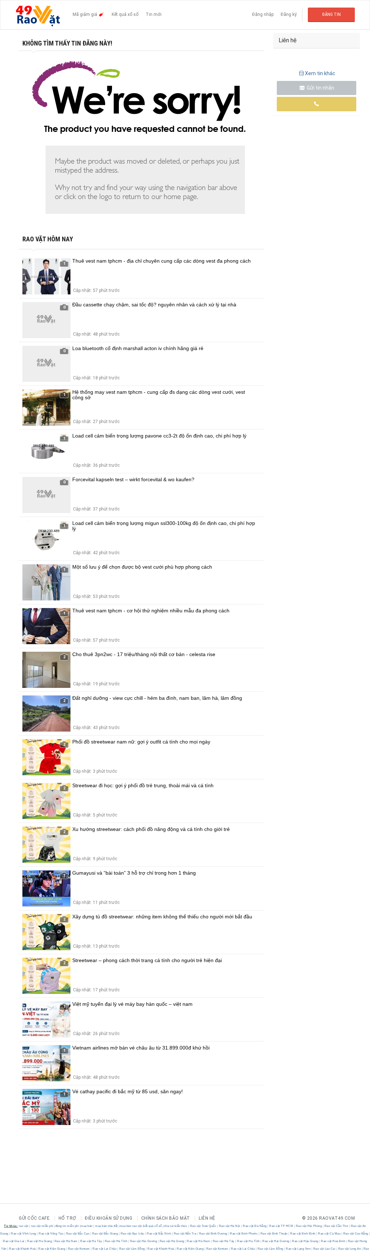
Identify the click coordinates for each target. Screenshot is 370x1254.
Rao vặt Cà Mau (329, 1233)
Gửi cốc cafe (34, 1218)
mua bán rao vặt (131, 1226)
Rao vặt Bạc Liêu (132, 1233)
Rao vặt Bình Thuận (273, 1233)
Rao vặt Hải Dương (143, 1241)
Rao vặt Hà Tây (91, 1241)
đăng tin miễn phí (67, 1226)
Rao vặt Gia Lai (14, 1241)
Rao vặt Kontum (79, 1248)
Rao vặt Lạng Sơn (298, 1248)
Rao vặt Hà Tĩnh (116, 1241)
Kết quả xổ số (125, 14)
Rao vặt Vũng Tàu (51, 1233)
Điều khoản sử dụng (108, 1218)
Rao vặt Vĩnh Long (23, 1233)
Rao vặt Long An (349, 1248)
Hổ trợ (67, 1218)
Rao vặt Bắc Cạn (77, 1233)
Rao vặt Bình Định (303, 1233)
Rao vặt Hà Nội (229, 1226)
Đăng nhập (263, 14)
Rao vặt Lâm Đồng (132, 1248)
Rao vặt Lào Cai (324, 1248)
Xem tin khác (320, 73)
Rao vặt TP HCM (281, 1226)
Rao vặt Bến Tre (185, 1233)
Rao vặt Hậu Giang (305, 1241)
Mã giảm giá (85, 14)
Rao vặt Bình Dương (213, 1233)
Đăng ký (289, 14)
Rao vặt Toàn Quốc (203, 1226)
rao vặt (24, 1226)
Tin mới (154, 14)
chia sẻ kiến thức (176, 1226)
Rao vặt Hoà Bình (333, 1241)
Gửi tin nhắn (320, 88)
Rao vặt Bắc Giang (105, 1233)
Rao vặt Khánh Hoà (22, 1248)
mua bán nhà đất (106, 1226)
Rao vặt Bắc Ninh (159, 1233)
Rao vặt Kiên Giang (52, 1248)
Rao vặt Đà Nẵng (255, 1226)
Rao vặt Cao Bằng (355, 1233)
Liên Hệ (207, 1218)
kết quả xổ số (152, 1226)
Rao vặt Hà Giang (39, 1241)
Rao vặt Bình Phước (244, 1233)
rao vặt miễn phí (42, 1226)
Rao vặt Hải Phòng (309, 1226)
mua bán (86, 1226)
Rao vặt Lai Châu (104, 1248)
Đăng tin (331, 14)
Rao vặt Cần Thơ (336, 1226)
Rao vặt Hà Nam (65, 1241)
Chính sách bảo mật (165, 1218)
